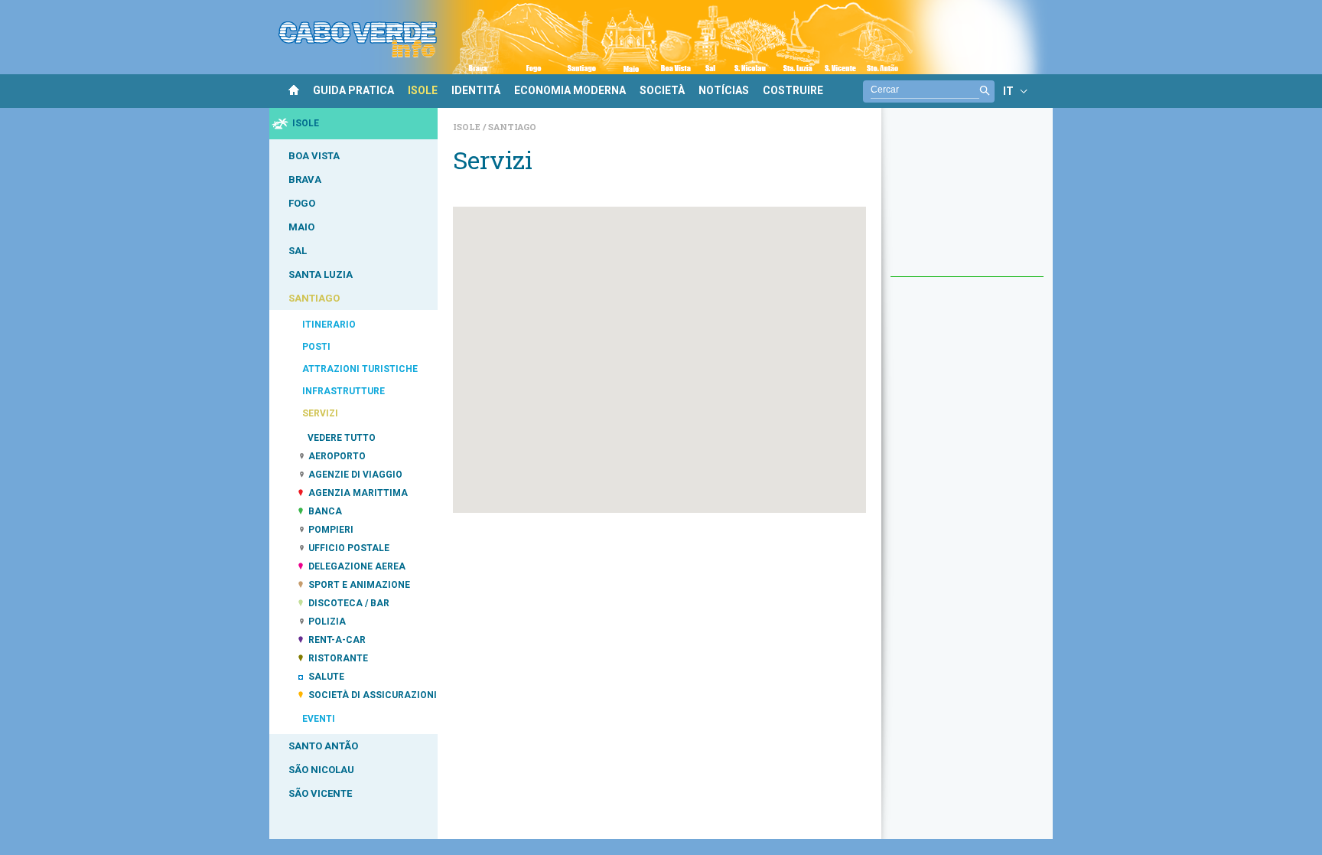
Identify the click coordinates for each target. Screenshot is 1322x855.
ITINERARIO (329, 324)
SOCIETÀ (662, 90)
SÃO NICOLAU (321, 769)
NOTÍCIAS (723, 90)
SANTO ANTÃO (323, 746)
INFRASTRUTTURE (343, 391)
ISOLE (423, 90)
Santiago (512, 126)
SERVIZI (320, 413)
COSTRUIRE (793, 90)
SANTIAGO (314, 298)
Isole (468, 126)
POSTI (316, 346)
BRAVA (304, 179)
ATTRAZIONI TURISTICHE (360, 369)
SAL (297, 250)
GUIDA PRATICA (353, 90)
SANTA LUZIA (320, 274)
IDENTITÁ (475, 90)
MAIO (301, 227)
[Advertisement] (967, 199)
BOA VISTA (314, 156)
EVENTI (318, 718)
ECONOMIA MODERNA (570, 90)
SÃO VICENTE (320, 793)
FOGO (301, 203)
